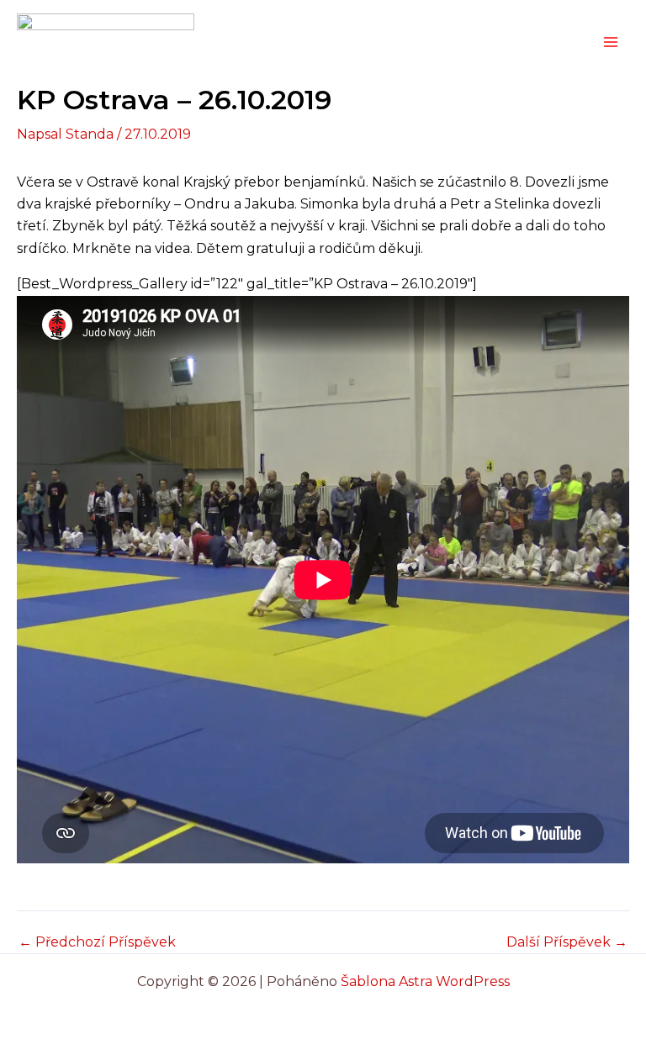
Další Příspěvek (566, 942)
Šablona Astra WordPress (425, 981)
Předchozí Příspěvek (97, 942)
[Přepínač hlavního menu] (610, 42)
